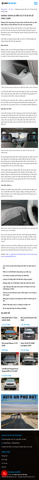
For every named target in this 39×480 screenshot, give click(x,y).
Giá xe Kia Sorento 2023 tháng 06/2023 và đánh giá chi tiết (19, 267)
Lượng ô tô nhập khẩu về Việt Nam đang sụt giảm (17, 279)
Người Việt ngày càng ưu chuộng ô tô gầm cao (16, 304)
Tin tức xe (4, 463)
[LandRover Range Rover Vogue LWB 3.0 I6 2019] (10, 384)
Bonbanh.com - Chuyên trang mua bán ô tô (21, 477)
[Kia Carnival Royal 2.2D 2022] (29, 333)
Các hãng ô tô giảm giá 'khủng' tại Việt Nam (16, 275)
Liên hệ (4, 467)
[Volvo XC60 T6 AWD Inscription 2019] (29, 358)
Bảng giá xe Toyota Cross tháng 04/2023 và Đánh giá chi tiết (19, 300)
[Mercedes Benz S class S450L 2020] (10, 333)
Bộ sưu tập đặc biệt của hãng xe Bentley (14, 308)
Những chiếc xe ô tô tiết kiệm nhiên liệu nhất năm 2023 (19, 283)
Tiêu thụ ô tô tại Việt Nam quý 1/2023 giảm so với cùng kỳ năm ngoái (19, 294)
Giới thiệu (4, 459)
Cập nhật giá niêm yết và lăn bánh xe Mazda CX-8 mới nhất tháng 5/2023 (19, 288)
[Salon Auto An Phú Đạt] (9, 3)
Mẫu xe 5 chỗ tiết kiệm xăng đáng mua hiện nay (17, 272)
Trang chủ (4, 456)
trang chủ (4, 9)
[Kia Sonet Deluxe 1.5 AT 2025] (10, 358)
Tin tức (11, 9)
